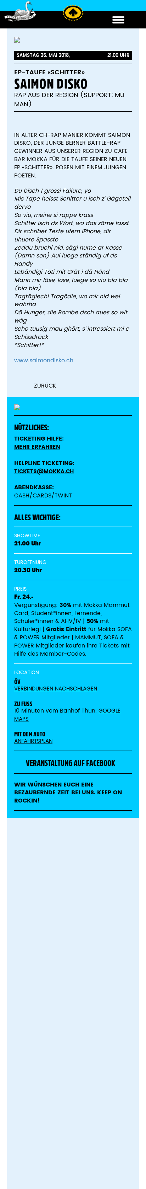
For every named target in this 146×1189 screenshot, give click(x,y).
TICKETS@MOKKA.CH (44, 471)
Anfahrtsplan (33, 741)
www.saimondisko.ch (43, 360)
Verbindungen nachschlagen (55, 688)
